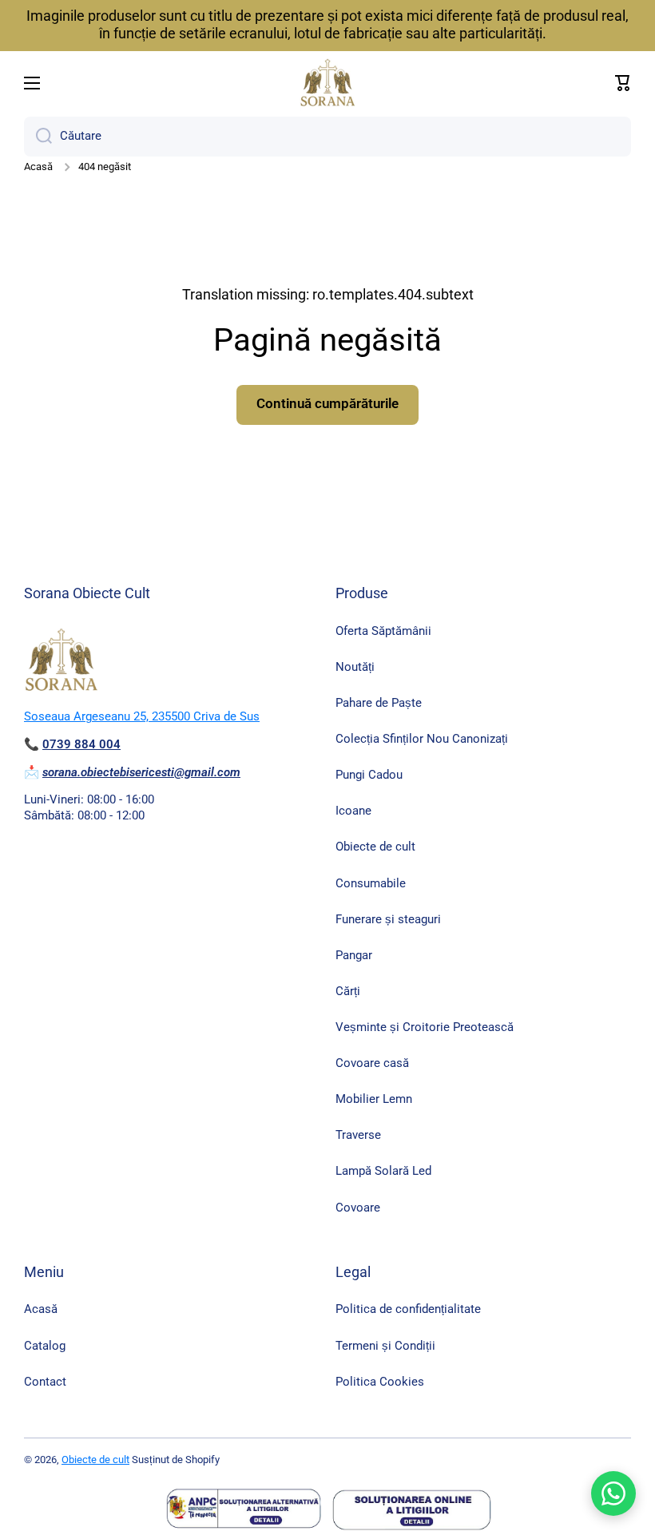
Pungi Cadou (369, 775)
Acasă (38, 167)
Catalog (45, 1346)
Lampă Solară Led (383, 1171)
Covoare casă (372, 1063)
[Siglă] (327, 83)
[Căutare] (38, 137)
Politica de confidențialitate (408, 1309)
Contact (45, 1381)
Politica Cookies (379, 1381)
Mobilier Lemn (373, 1099)
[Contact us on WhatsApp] (613, 1493)
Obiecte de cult (375, 846)
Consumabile (370, 883)
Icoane (353, 810)
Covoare (357, 1207)
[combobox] (327, 137)
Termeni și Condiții (385, 1346)
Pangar (353, 955)
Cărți (347, 991)
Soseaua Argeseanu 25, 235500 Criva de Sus (142, 716)
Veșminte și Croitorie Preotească (424, 1027)
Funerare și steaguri (388, 919)
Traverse (358, 1135)
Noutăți (355, 667)
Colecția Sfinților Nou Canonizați (421, 739)
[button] (623, 83)
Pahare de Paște (378, 703)
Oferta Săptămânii (383, 631)
